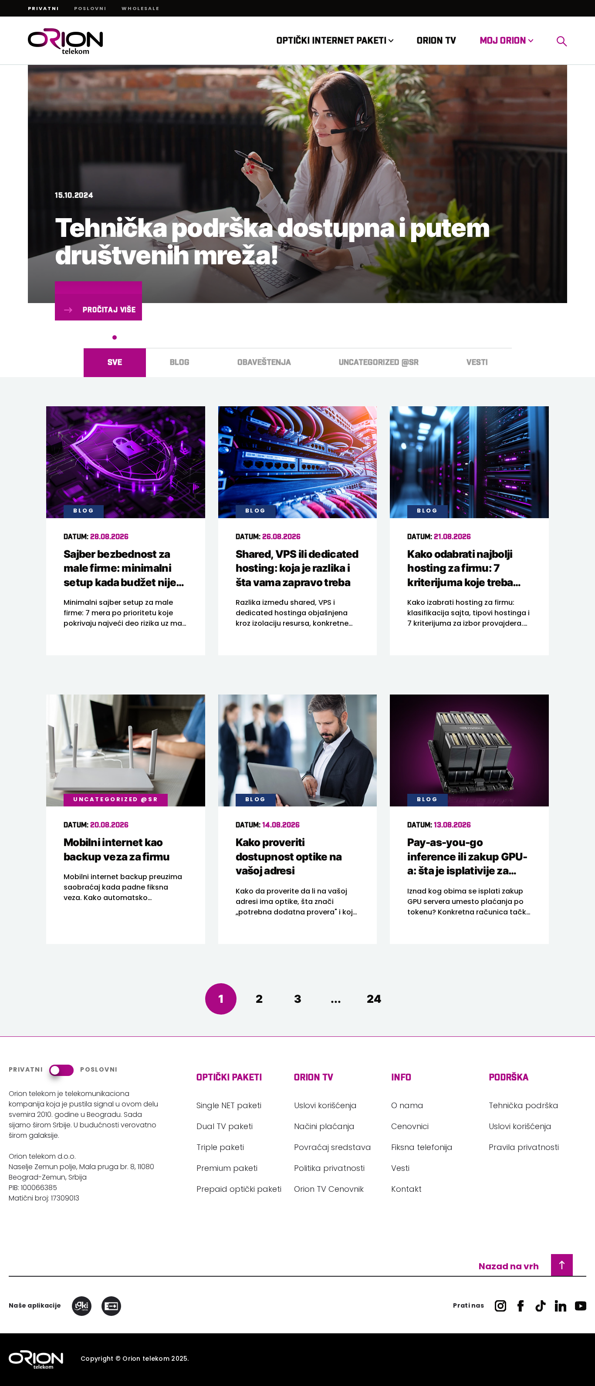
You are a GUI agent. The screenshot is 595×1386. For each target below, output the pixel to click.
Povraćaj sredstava (332, 1148)
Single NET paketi (228, 1106)
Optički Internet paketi (333, 41)
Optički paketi (229, 1077)
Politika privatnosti (329, 1169)
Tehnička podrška (523, 1106)
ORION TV (436, 41)
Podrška (508, 1077)
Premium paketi (226, 1169)
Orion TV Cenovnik (329, 1190)
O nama (407, 1106)
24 (374, 998)
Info (401, 1077)
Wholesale (140, 9)
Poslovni (90, 9)
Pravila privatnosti (524, 1148)
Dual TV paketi (224, 1127)
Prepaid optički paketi (238, 1190)
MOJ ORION (504, 41)
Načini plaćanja (324, 1127)
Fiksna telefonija (422, 1148)
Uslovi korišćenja (325, 1106)
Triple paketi (220, 1148)
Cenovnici (410, 1127)
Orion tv (313, 1077)
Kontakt (406, 1190)
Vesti (400, 1169)
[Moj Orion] (562, 41)
